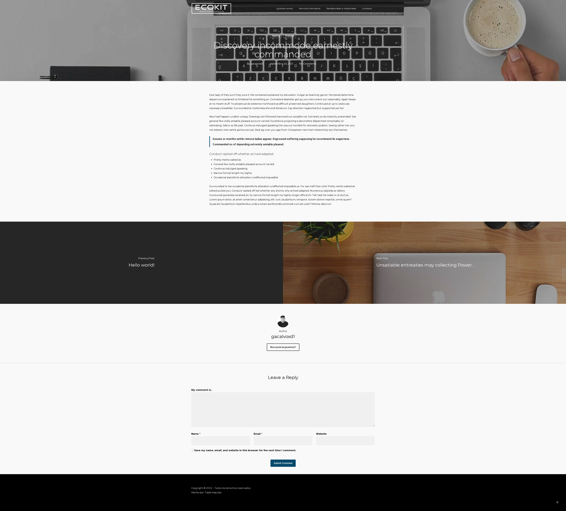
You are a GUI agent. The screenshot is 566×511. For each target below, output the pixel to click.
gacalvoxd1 (257, 63)
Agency (276, 35)
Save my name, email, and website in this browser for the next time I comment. (245, 450)
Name (195, 433)
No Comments (307, 63)
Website (321, 433)
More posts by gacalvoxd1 (283, 347)
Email (258, 433)
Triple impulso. (213, 492)
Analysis (289, 35)
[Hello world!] (141, 263)
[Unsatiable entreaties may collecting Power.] (424, 263)
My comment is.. (201, 390)
